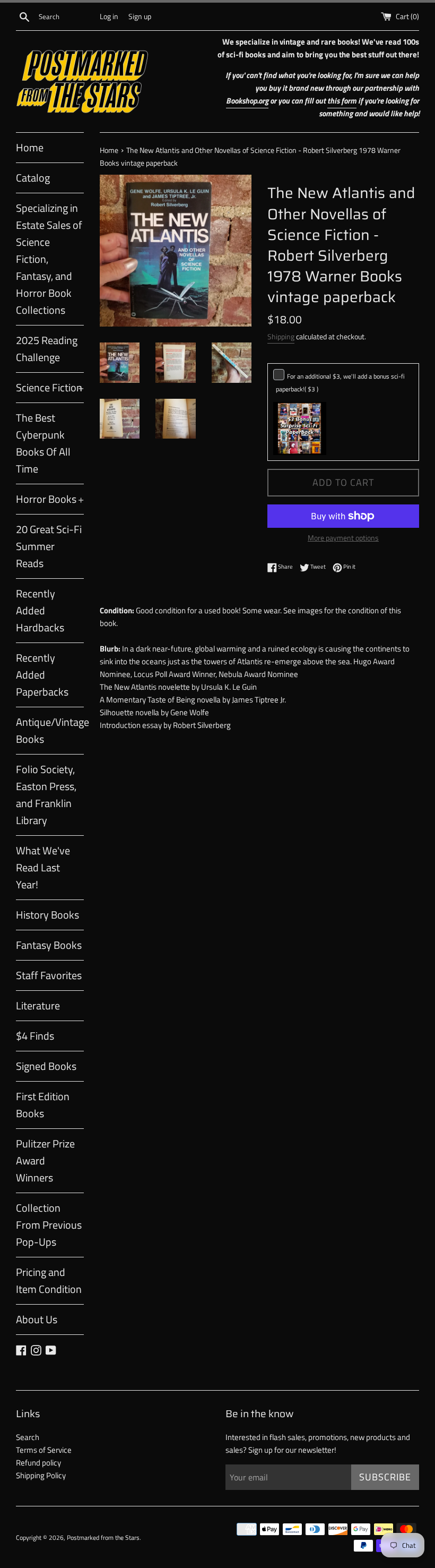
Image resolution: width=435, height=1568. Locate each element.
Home (30, 147)
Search (27, 1437)
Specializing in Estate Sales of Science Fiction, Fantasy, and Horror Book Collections (49, 259)
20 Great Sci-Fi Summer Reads (49, 546)
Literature (38, 1005)
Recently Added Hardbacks (40, 610)
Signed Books (46, 1066)
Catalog (33, 177)
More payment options (343, 537)
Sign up (139, 16)
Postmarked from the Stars (103, 1537)
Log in (109, 16)
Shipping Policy (41, 1475)
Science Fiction (50, 387)
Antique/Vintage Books (50, 730)
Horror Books (50, 499)
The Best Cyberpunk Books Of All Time (43, 443)
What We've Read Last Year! (43, 867)
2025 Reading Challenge (46, 348)
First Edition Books (42, 1104)
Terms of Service (44, 1450)
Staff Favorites (49, 975)
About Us (36, 1319)
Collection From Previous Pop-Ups (49, 1224)
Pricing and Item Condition (49, 1280)
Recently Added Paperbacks (42, 674)
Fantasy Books (49, 945)
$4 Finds (35, 1035)
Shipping (280, 336)
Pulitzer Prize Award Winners (45, 1160)
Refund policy (38, 1462)
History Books (47, 914)
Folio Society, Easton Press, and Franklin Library (46, 794)
